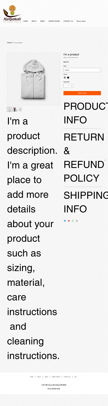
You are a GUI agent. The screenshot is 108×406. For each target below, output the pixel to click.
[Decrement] (65, 86)
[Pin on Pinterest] (69, 221)
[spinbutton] (68, 86)
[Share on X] (77, 221)
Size (65, 66)
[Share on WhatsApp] (73, 221)
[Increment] (71, 86)
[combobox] (82, 70)
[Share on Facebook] (65, 221)
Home (9, 43)
